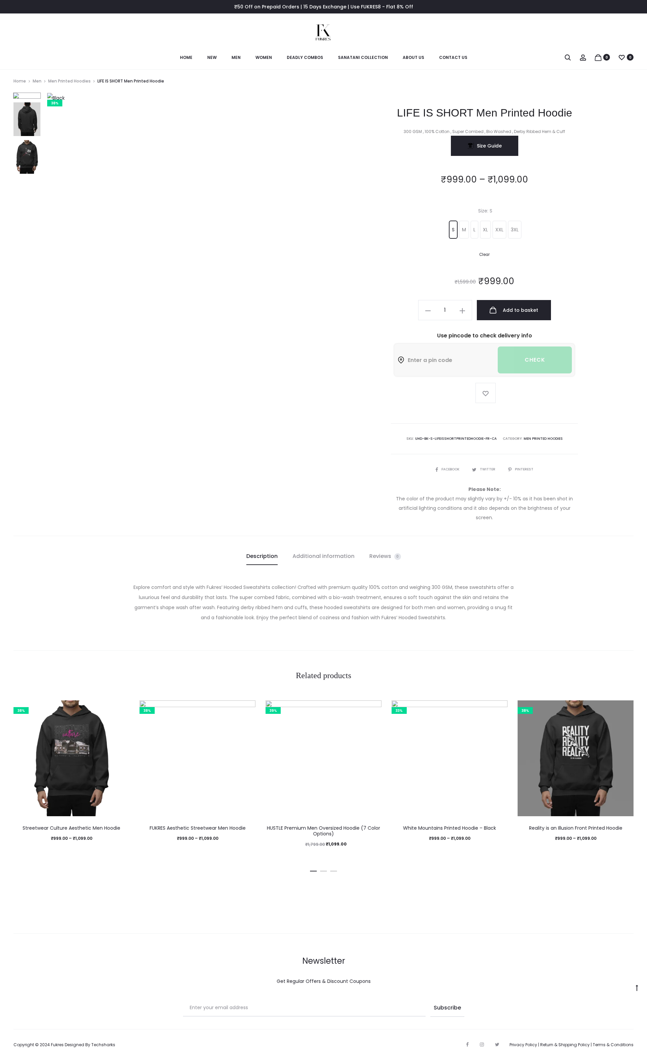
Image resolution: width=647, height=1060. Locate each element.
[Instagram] (482, 1044)
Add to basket (519, 310)
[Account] (583, 57)
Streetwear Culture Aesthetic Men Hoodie (71, 828)
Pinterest (524, 469)
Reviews (384, 556)
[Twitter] (497, 1044)
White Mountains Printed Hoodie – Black (449, 828)
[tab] (262, 556)
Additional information (323, 556)
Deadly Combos (305, 57)
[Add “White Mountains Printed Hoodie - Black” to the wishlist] (499, 708)
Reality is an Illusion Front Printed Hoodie (575, 828)
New (212, 57)
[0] (598, 57)
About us (413, 57)
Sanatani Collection (363, 57)
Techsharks (103, 1045)
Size (485, 210)
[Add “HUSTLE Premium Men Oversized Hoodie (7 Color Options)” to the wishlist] (373, 708)
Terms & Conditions (613, 1045)
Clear (484, 254)
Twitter (488, 469)
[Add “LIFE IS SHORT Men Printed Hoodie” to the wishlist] (485, 393)
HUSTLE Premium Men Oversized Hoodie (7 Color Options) (323, 831)
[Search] (567, 57)
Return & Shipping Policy (565, 1045)
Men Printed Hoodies (69, 81)
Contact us (453, 57)
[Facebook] (467, 1044)
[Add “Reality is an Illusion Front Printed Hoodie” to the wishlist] (625, 708)
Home (186, 57)
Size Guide (489, 145)
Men (236, 57)
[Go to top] (637, 988)
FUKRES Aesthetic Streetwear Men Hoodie (198, 828)
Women (263, 57)
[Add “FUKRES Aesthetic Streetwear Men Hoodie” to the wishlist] (247, 708)
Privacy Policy (523, 1045)
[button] (453, 229)
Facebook (450, 469)
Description (262, 556)
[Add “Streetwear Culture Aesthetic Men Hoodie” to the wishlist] (121, 708)
